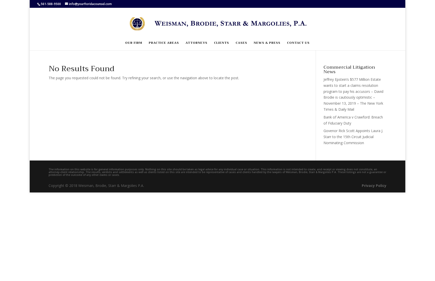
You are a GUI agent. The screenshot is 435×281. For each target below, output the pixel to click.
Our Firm (133, 43)
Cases (241, 43)
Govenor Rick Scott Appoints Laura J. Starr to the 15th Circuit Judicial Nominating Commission (353, 136)
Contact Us (298, 43)
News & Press (267, 43)
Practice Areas (164, 43)
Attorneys (196, 43)
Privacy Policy (374, 185)
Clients (221, 43)
